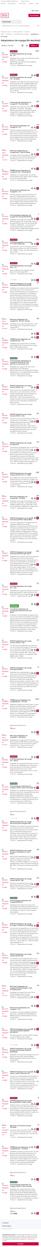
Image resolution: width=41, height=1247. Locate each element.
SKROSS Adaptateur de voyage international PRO (20, 668)
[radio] (22, 45)
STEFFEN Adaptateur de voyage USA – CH (21, 266)
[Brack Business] (5, 15)
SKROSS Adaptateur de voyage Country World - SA (20, 386)
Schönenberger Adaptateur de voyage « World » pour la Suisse (21, 787)
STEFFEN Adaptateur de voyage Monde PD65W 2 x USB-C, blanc (21, 1101)
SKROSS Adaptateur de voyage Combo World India (20, 955)
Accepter (20, 1244)
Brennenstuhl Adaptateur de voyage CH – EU (20, 126)
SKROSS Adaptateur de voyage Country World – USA (20, 641)
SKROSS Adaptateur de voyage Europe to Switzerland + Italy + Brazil (20, 852)
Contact (31, 3)
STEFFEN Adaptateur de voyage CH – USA (21, 587)
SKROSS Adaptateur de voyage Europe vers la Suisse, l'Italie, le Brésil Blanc (20, 1050)
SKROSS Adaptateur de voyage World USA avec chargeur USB (20, 822)
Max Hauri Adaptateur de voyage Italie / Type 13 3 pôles (20, 151)
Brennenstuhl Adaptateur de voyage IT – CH (20, 1008)
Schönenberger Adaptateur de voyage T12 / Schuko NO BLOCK (21, 216)
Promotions (22, 3)
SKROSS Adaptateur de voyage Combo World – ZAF (20, 879)
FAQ (37, 3)
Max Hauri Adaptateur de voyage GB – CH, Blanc (18, 497)
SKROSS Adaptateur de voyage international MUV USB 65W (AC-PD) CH (20, 1030)
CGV (25, 1239)
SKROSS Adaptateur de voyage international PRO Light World (20, 552)
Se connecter (34, 15)
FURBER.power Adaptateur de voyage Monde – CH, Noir (20, 700)
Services (3, 3)
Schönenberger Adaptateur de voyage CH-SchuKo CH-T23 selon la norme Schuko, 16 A (20, 362)
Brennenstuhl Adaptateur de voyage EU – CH (20, 191)
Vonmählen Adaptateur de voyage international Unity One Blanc (21, 610)
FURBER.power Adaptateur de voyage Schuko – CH (20, 340)
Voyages (9, 34)
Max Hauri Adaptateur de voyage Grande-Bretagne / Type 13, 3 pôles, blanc (21, 988)
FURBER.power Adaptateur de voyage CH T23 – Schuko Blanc (20, 171)
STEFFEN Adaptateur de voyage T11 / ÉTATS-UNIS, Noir (21, 243)
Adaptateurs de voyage (24, 65)
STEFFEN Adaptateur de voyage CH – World (21, 759)
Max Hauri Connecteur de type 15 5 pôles (20, 1126)
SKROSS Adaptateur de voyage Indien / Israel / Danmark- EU (20, 1072)
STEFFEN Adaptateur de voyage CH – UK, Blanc (21, 78)
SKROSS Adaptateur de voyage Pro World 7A (20, 443)
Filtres (35, 45)
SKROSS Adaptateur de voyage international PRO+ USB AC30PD (21, 518)
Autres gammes (17, 31)
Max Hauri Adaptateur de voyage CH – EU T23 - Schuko (20, 320)
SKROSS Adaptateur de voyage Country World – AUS (20, 415)
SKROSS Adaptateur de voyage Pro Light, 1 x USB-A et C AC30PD (21, 924)
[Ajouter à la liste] (35, 106)
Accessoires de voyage (21, 34)
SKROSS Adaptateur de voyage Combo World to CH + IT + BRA (20, 474)
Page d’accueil (5, 31)
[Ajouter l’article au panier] (37, 106)
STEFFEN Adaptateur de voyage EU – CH (21, 54)
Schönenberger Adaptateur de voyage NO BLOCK (20, 901)
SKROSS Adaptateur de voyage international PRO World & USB (20, 284)
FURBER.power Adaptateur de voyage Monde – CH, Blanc (20, 1148)
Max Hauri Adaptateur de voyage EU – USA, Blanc (18, 736)
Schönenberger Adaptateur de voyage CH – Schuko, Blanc (20, 103)
